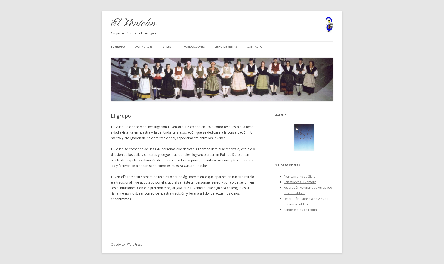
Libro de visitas (226, 47)
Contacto (254, 47)
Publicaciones (194, 47)
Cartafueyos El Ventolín (300, 182)
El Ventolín (133, 23)
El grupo (118, 47)
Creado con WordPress (126, 244)
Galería (168, 47)
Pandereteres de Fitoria (300, 210)
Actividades (143, 47)
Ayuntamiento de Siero (300, 176)
